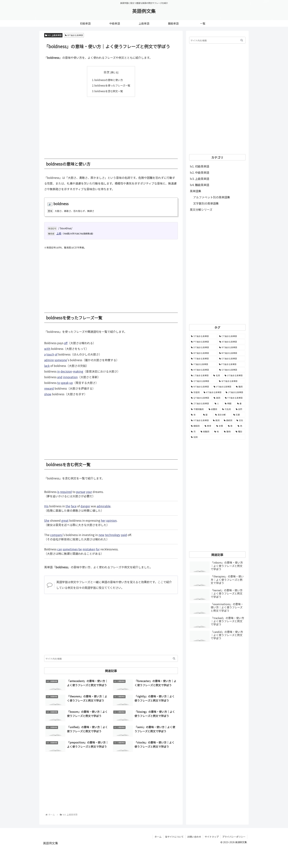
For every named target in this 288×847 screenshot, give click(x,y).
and (59, 377)
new (101, 535)
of (56, 354)
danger (85, 506)
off (66, 343)
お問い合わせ (194, 836)
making (78, 371)
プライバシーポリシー (234, 836)
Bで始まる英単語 (75, 35)
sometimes (70, 549)
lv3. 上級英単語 (55, 35)
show (47, 394)
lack (47, 366)
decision (66, 371)
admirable (103, 506)
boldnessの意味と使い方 (108, 80)
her (103, 520)
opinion (111, 520)
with (47, 349)
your (89, 492)
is (58, 492)
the (68, 506)
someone (60, 360)
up (71, 383)
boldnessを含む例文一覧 (108, 91)
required (66, 492)
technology (112, 535)
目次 (106, 72)
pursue (80, 492)
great (64, 520)
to (58, 383)
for (98, 549)
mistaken (88, 549)
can (59, 549)
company (56, 535)
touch (50, 354)
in (58, 371)
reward (49, 388)
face (73, 506)
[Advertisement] (111, 125)
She (46, 520)
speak (65, 383)
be (80, 549)
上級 (58, 233)
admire (49, 360)
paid (124, 535)
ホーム (158, 836)
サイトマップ (212, 836)
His (46, 506)
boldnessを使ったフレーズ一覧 (112, 85)
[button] (174, 658)
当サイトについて (174, 836)
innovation (70, 377)
